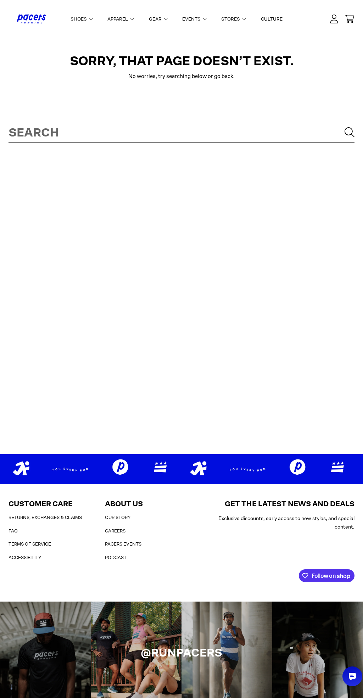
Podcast (116, 557)
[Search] (349, 132)
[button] (349, 19)
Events (192, 19)
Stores (231, 19)
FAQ (13, 531)
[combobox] (181, 132)
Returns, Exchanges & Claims (45, 517)
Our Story (118, 517)
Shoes (79, 19)
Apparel (118, 19)
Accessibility (25, 557)
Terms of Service (30, 544)
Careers (115, 531)
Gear (156, 19)
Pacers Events (123, 544)
